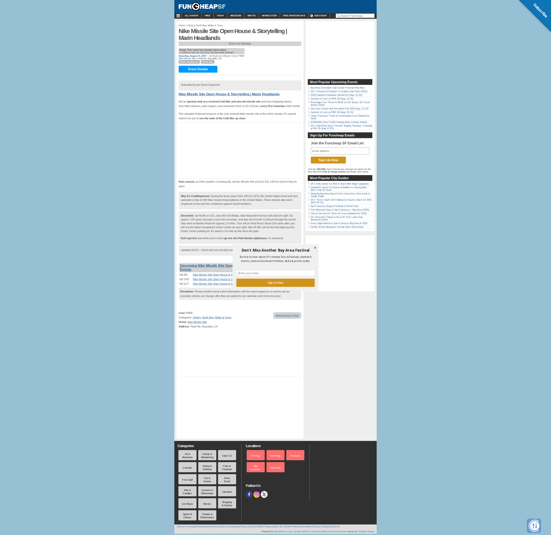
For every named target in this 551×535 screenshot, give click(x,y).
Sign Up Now (275, 282)
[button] (275, 250)
